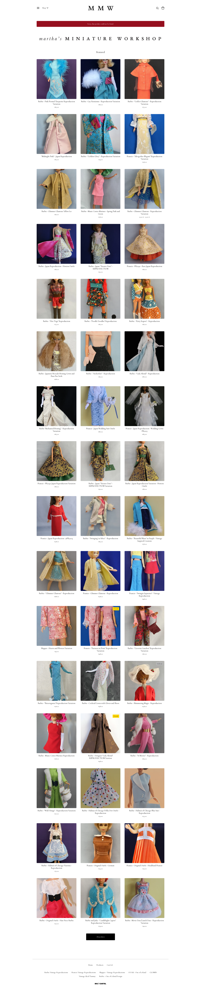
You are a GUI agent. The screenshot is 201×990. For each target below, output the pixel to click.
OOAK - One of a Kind (137, 972)
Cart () (110, 965)
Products (100, 965)
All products (100, 937)
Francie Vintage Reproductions (84, 972)
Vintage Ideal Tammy (87, 976)
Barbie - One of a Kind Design (110, 976)
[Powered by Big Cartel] (100, 983)
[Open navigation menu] (38, 8)
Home (90, 965)
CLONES (153, 972)
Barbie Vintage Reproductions (56, 972)
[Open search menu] (157, 8)
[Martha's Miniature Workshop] (100, 8)
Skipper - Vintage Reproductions (112, 972)
